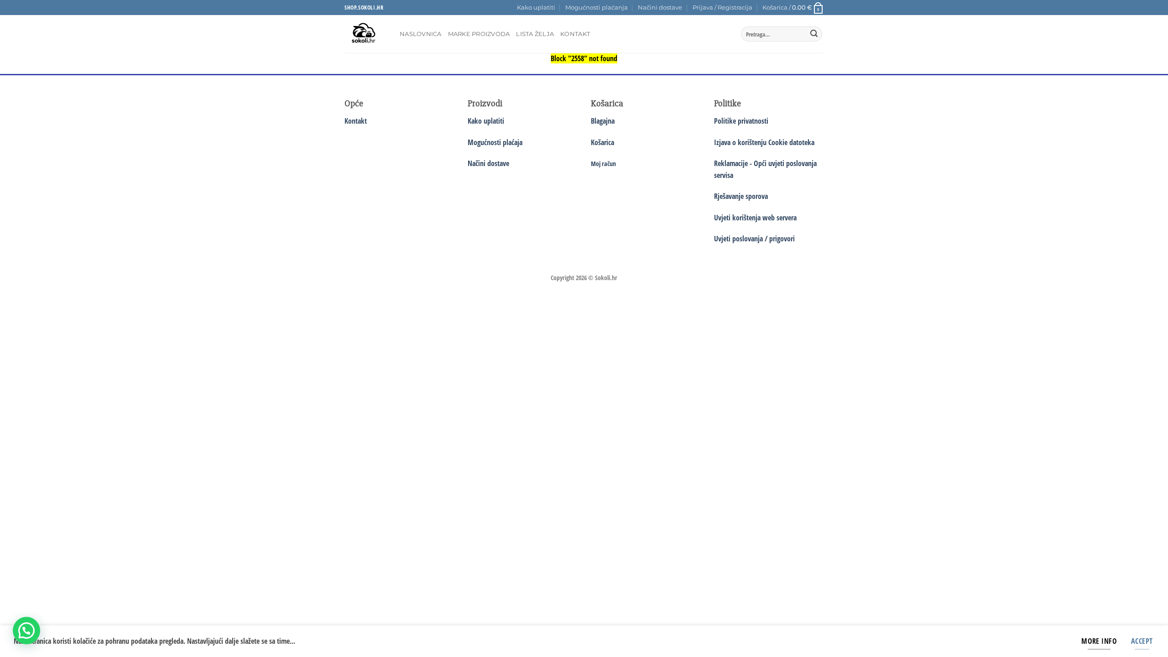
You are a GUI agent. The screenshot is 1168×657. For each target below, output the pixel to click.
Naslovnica (421, 34)
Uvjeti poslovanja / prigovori (754, 239)
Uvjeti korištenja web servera (755, 218)
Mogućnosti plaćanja (596, 7)
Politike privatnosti (741, 121)
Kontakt (575, 34)
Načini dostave (660, 7)
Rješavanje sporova (741, 196)
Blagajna (603, 121)
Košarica (602, 142)
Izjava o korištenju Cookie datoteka (764, 142)
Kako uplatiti (536, 7)
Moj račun (603, 163)
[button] (722, 8)
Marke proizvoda (479, 34)
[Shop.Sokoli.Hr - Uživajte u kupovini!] (365, 34)
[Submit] (814, 34)
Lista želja (535, 34)
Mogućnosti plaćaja (495, 142)
